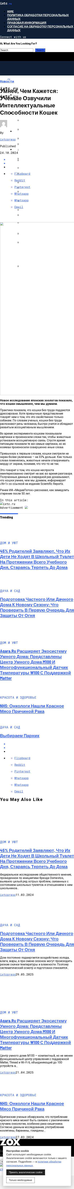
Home (10, 11)
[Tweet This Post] (40, 747)
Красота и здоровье (30, 149)
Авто (18, 131)
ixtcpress (8, 139)
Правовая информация (26, 22)
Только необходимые (20, 1180)
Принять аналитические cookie (25, 1172)
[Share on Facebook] (40, 744)
